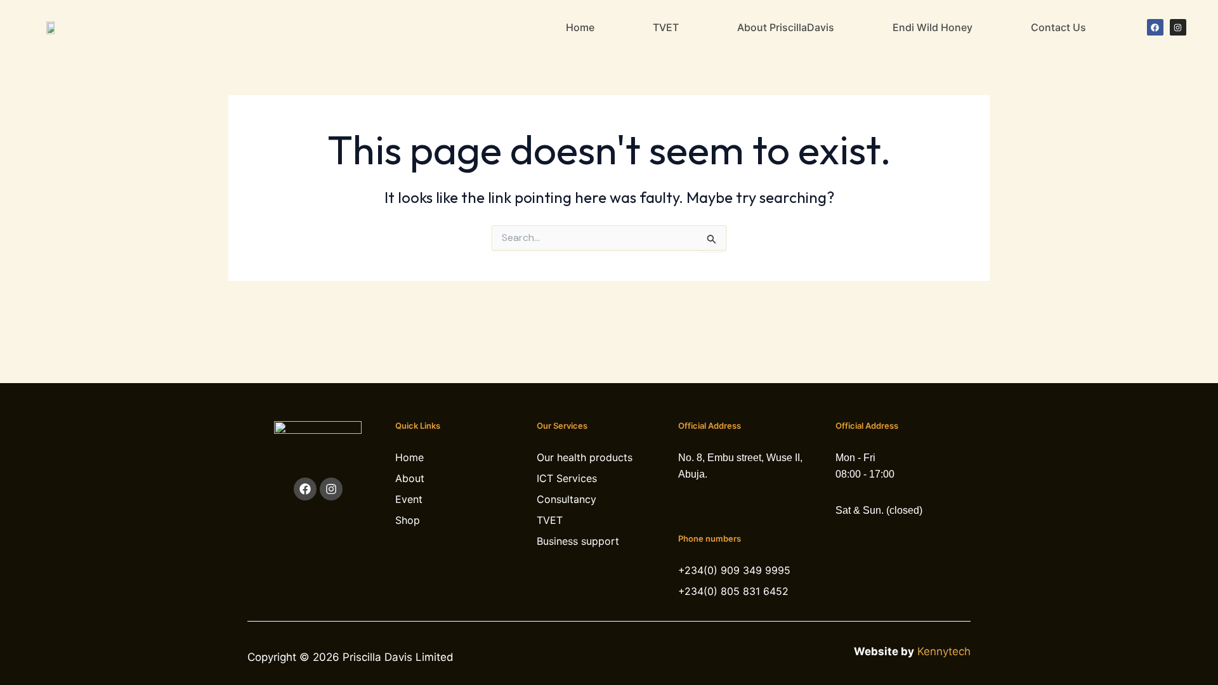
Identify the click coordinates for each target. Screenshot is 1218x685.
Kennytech (944, 651)
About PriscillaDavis (785, 27)
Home (580, 27)
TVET (666, 27)
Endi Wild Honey (932, 27)
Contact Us (1058, 27)
